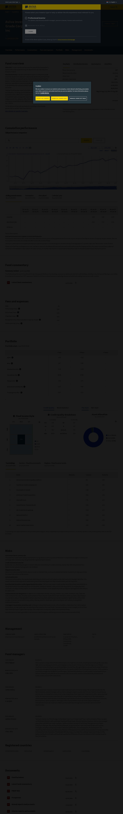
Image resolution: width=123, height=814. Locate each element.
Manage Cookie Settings (78, 98)
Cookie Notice (44, 93)
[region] (62, 92)
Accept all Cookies (43, 98)
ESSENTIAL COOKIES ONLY (59, 98)
